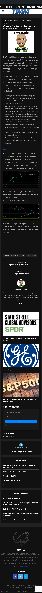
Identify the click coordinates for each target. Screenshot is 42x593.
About (39, 7)
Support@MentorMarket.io (23, 566)
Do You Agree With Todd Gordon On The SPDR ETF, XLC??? (19, 339)
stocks (22, 255)
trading (34, 255)
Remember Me (11, 425)
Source (5, 149)
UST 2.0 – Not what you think (12, 480)
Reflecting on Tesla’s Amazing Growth (15, 471)
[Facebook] (15, 576)
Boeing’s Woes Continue (21, 273)
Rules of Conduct (16, 591)
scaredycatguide (8, 513)
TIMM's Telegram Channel (21, 451)
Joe (4, 498)
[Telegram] (26, 576)
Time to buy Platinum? (18, 520)
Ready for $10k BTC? (10, 476)
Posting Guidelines (34, 591)
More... (35, 563)
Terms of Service (5, 591)
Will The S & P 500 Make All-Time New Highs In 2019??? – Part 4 (19, 400)
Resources (30, 7)
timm (28, 255)
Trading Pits (19, 7)
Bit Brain (5, 503)
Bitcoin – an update (9, 485)
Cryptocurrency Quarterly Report (21, 264)
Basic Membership (14, 498)
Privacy (25, 591)
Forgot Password (9, 427)
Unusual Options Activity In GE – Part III (17, 370)
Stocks (5, 23)
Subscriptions (6, 7)
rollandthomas (8, 28)
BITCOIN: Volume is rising (19, 509)
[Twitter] (20, 576)
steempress (14, 255)
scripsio (6, 255)
